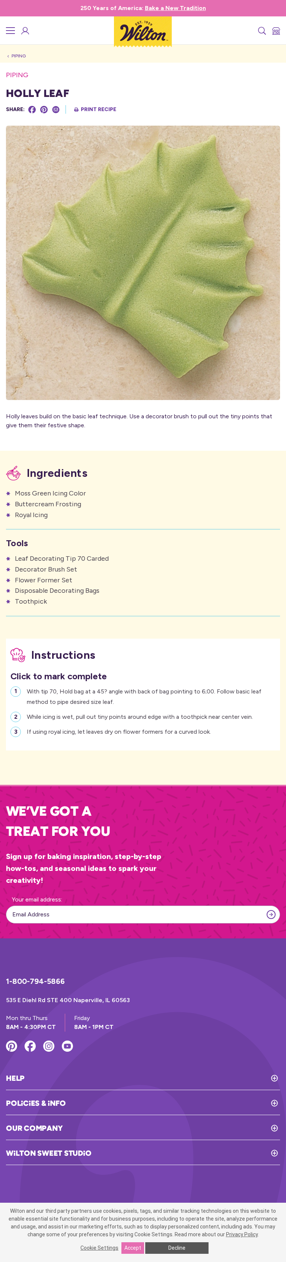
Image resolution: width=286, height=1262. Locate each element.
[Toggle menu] (10, 30)
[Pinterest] (44, 109)
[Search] (261, 30)
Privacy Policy (242, 1234)
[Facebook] (32, 109)
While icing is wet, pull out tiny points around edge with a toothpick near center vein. (140, 716)
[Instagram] (48, 1046)
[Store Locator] (275, 30)
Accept (132, 1248)
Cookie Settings (99, 1248)
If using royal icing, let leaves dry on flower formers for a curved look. (119, 731)
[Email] (56, 109)
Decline (176, 1248)
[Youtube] (67, 1046)
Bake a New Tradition (175, 8)
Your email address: (37, 899)
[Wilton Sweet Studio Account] (24, 30)
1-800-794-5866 (35, 981)
